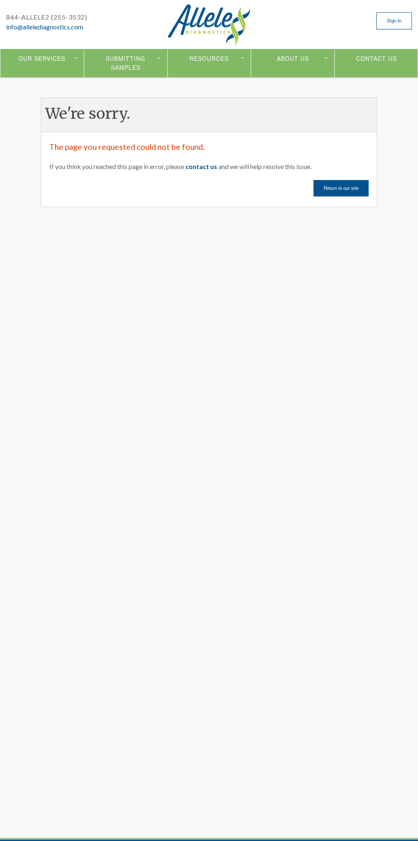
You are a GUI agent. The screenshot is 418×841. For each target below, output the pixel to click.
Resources (209, 58)
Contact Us (376, 58)
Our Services (41, 58)
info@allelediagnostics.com (44, 27)
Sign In (394, 20)
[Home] (209, 29)
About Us (293, 58)
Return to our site (341, 188)
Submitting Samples (125, 62)
